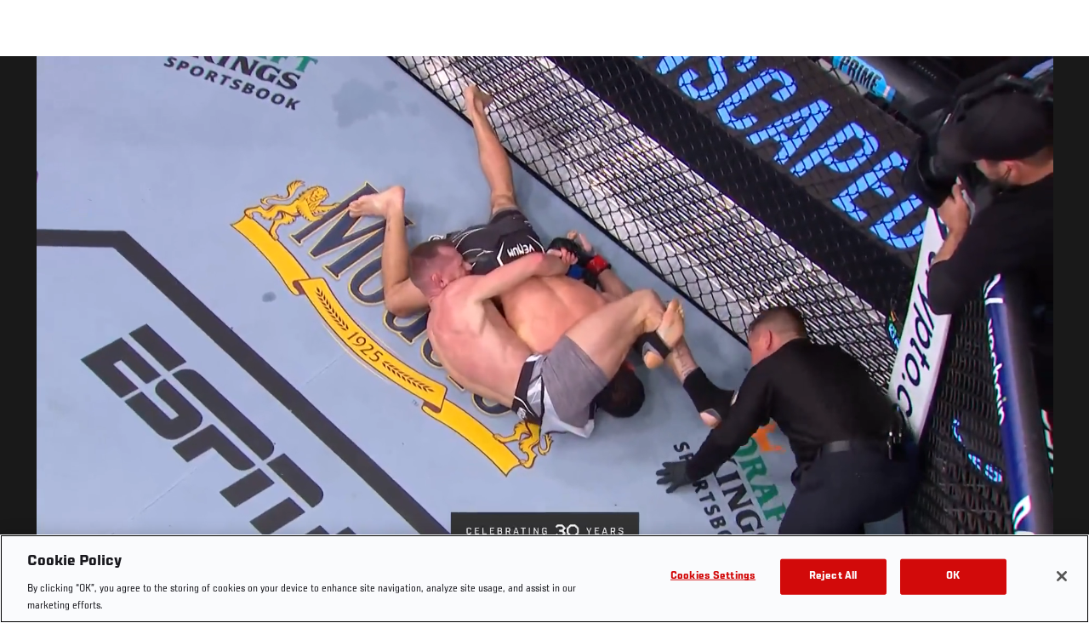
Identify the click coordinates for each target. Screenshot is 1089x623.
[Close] (1061, 576)
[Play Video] (545, 342)
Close (1056, 90)
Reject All (833, 576)
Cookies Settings (712, 576)
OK (953, 576)
